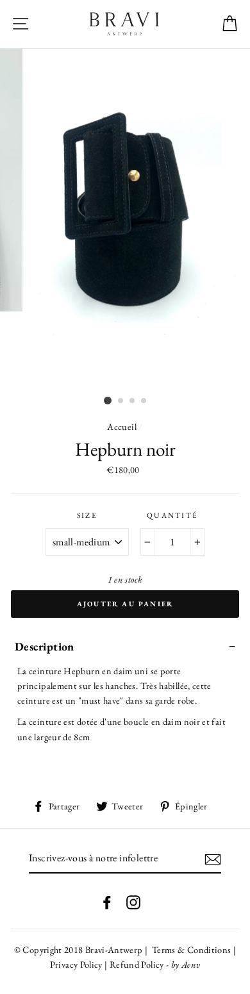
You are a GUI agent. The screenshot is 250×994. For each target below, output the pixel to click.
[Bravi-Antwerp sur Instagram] (133, 901)
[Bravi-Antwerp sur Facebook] (107, 901)
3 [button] (132, 401)
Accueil (122, 426)
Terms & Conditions (190, 949)
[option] (125, 219)
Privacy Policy (77, 964)
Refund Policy (137, 964)
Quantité (173, 515)
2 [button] (121, 401)
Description (44, 646)
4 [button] (144, 401)
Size (87, 515)
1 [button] (108, 400)
